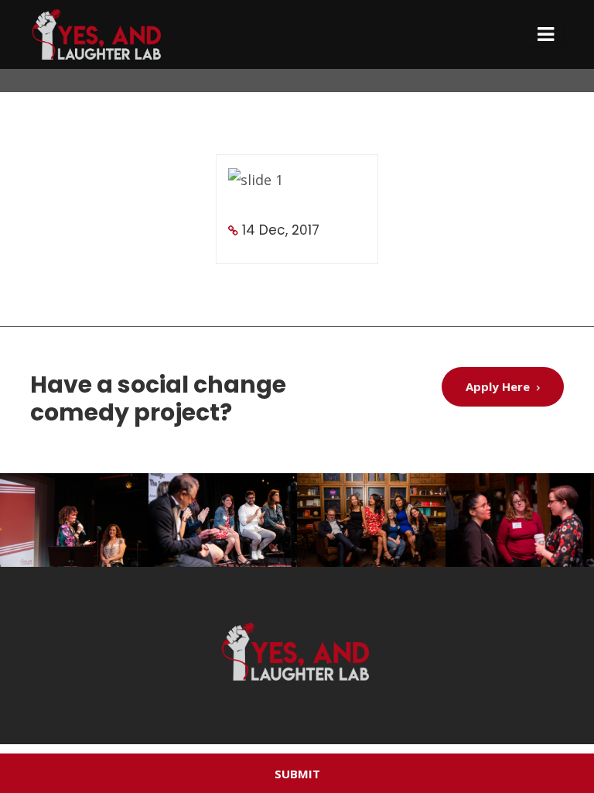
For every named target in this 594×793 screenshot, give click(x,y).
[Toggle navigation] (545, 34)
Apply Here (499, 386)
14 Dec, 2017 (280, 230)
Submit (297, 773)
